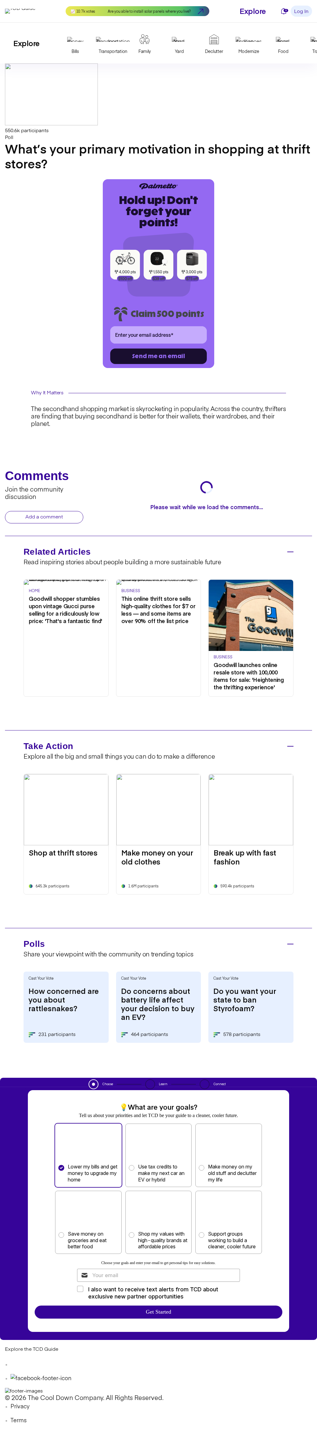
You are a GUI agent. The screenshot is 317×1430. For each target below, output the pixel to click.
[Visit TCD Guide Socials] (17, 1364)
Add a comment (44, 517)
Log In (301, 11)
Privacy (20, 1407)
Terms (19, 1421)
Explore (253, 11)
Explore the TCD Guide (31, 1349)
